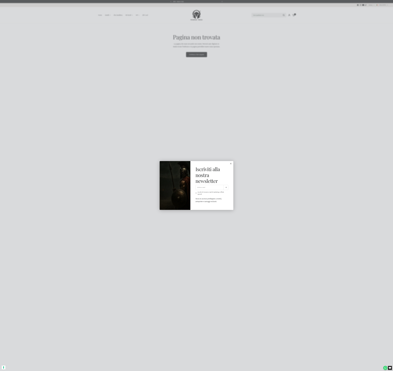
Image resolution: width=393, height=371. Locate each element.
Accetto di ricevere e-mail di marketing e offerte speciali (211, 193)
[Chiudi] (230, 163)
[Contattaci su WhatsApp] (385, 368)
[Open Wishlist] (390, 368)
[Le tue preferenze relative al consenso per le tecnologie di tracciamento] (4, 367)
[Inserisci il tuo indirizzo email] (226, 187)
